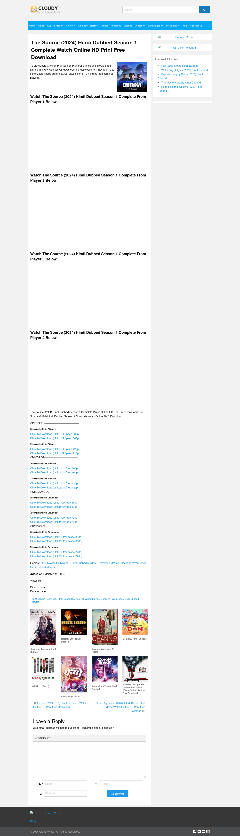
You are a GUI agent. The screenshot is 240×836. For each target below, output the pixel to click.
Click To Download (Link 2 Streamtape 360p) (56, 541)
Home (32, 25)
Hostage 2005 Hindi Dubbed (71, 640)
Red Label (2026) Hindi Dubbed (179, 66)
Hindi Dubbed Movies (83, 563)
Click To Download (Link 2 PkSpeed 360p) (55, 438)
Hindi (41, 25)
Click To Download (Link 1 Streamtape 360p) (56, 537)
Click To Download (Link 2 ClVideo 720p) (54, 522)
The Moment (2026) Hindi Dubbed (181, 82)
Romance (116, 25)
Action (69, 25)
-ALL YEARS (53, 25)
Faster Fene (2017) (70, 696)
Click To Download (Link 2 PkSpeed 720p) (55, 453)
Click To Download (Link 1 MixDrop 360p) (54, 468)
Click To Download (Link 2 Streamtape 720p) (56, 556)
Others (139, 25)
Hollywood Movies (108, 563)
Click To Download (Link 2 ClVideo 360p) (54, 507)
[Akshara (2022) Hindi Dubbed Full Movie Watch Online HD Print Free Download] (135, 669)
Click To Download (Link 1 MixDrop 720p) (54, 483)
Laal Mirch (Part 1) (40, 686)
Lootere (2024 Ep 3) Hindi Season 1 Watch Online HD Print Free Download (60, 705)
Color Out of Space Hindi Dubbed (104, 688)
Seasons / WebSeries (133, 563)
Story (33, 821)
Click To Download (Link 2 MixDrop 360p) (54, 472)
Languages (154, 25)
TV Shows (171, 25)
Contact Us (196, 25)
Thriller (104, 25)
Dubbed (128, 25)
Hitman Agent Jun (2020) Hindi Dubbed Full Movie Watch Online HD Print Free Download (120, 707)
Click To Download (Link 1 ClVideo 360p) (54, 502)
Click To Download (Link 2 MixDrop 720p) (54, 487)
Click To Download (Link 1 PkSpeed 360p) (55, 434)
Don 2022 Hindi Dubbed (135, 638)
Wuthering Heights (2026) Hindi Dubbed (184, 70)
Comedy (83, 25)
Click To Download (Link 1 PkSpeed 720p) (55, 449)
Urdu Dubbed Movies (42, 567)
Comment (44, 737)
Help (185, 25)
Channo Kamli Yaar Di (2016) (103, 651)
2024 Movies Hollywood (55, 563)
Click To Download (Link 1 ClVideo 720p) (54, 517)
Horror (94, 25)
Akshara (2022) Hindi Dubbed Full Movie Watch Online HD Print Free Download (134, 689)
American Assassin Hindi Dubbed (43, 651)
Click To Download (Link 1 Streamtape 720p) (56, 552)
